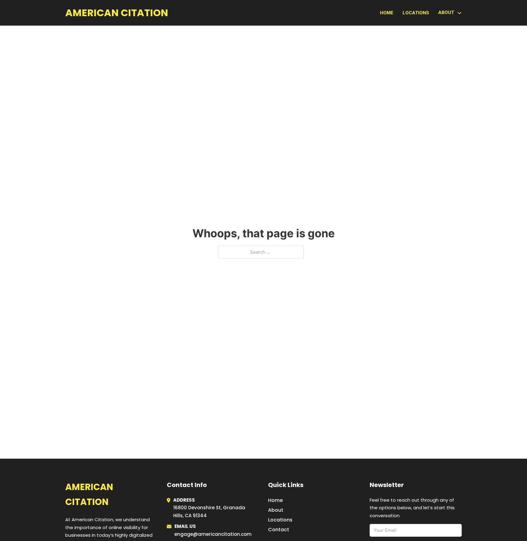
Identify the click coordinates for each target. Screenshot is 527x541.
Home (386, 13)
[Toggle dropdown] (459, 13)
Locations (416, 13)
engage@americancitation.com (213, 534)
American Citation (116, 13)
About (275, 510)
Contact (278, 529)
